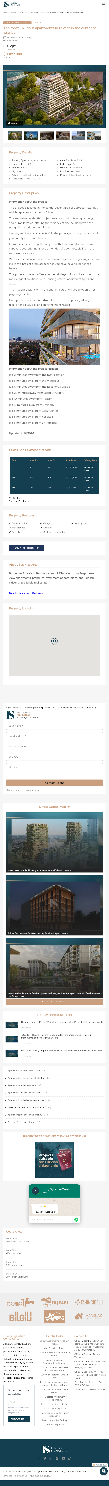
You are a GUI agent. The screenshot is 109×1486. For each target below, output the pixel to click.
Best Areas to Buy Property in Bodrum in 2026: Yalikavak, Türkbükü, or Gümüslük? (61, 1050)
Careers (7, 1476)
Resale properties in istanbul (54, 1404)
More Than (17, 1240)
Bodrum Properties (54, 1424)
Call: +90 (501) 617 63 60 (27, 717)
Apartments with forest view (22, 1085)
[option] (54, 96)
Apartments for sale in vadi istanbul (25, 1115)
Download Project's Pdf (26, 548)
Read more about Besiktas (26, 593)
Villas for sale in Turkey (55, 1348)
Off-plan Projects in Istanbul (21, 1122)
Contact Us (21, 1476)
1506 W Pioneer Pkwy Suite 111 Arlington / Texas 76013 (90, 1375)
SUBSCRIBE (18, 1419)
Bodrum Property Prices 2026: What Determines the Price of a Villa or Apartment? (62, 1022)
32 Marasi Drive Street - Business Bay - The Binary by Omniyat (90, 1364)
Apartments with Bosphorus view (24, 1070)
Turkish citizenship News (54, 1408)
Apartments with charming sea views (26, 1100)
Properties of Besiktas (54, 1001)
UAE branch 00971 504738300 (89, 1389)
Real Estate (23, 714)
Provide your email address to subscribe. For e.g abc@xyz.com (18, 1410)
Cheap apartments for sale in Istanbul (26, 1107)
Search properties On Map (55, 1420)
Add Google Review (40, 1476)
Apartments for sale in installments (25, 1092)
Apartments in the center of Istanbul (26, 1078)
